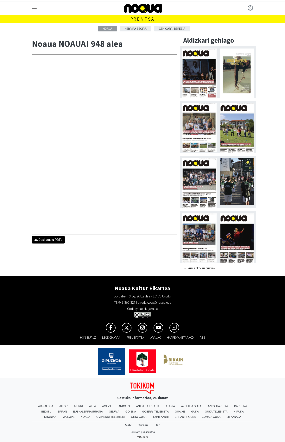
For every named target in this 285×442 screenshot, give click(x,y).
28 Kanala (234, 416)
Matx (128, 425)
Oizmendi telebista (110, 416)
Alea (92, 406)
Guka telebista (216, 411)
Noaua (107, 28)
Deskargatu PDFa (50, 240)
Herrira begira (136, 28)
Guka (195, 411)
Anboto (124, 406)
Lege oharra (111, 337)
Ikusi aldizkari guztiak (201, 268)
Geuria (114, 411)
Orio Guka (138, 416)
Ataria (170, 406)
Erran (62, 411)
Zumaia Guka (211, 416)
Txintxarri (161, 416)
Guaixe (180, 411)
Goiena (130, 411)
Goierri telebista (155, 411)
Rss (202, 337)
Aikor (63, 406)
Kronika (50, 416)
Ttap (157, 425)
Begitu (46, 411)
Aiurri (78, 406)
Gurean (143, 425)
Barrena (240, 406)
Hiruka (239, 411)
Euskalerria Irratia (88, 411)
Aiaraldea (45, 406)
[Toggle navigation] (34, 8)
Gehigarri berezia (172, 28)
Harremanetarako (180, 337)
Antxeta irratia (147, 406)
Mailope (68, 416)
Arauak (155, 337)
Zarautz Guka (185, 416)
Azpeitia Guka (191, 406)
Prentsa (142, 19)
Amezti (107, 406)
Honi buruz (88, 337)
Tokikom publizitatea (142, 431)
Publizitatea (135, 337)
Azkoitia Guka (217, 406)
